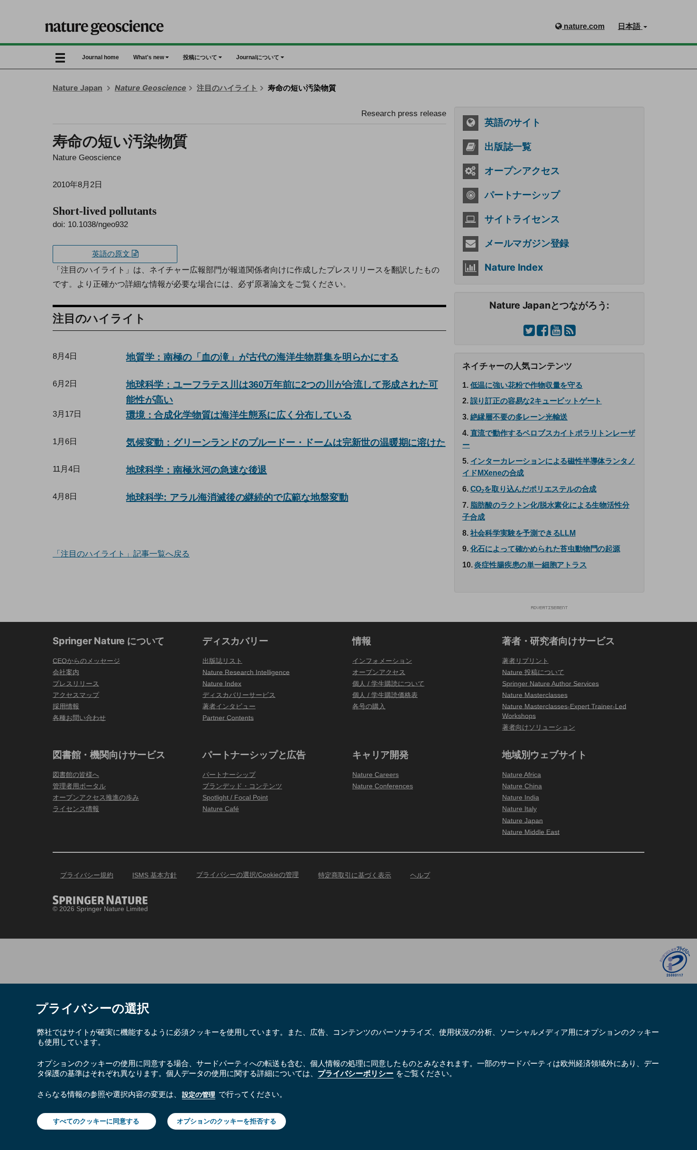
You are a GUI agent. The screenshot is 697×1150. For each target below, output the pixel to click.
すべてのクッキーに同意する (96, 1121)
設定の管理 (198, 1094)
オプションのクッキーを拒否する (226, 1121)
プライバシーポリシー (356, 1073)
